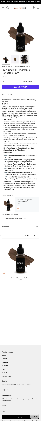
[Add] (18, 208)
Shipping (5, 226)
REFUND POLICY (7, 376)
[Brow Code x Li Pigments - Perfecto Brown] (8, 204)
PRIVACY (4, 373)
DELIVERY (5, 366)
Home (3, 66)
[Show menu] (3, 7)
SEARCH (4, 355)
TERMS (4, 369)
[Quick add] (4, 273)
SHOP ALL (5, 358)
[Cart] (38, 7)
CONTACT (5, 362)
